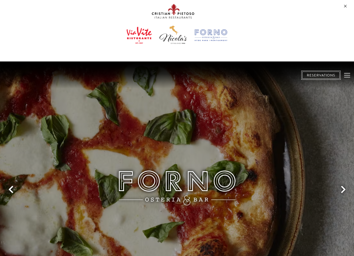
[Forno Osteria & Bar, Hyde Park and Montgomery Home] (36, 75)
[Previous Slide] (11, 189)
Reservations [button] (321, 75)
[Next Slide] (343, 189)
